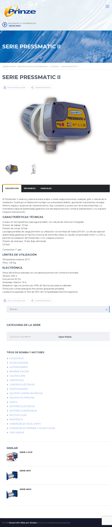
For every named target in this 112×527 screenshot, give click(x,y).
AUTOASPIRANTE (18, 367)
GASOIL (13, 402)
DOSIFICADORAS (18, 389)
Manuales (46, 188)
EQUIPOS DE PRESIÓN (21, 397)
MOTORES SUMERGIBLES (23, 410)
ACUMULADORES (18, 363)
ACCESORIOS (16, 358)
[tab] (12, 188)
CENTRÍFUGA (16, 380)
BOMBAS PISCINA (19, 371)
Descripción (12, 188)
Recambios (29, 188)
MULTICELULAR (17, 415)
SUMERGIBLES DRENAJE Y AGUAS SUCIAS (32, 428)
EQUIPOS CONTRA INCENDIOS (26, 393)
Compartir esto (42, 87)
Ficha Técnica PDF (16, 87)
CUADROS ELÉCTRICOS (22, 384)
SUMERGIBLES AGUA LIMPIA (25, 424)
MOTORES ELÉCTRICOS (22, 406)
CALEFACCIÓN (17, 376)
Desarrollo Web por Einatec (23, 522)
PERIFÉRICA (16, 419)
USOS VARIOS (16, 432)
